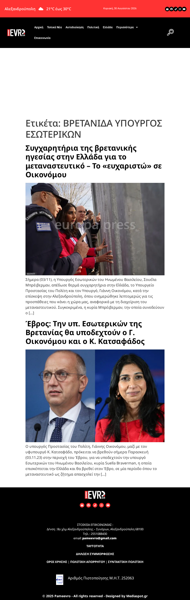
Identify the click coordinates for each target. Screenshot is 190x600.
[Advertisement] (95, 82)
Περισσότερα (125, 27)
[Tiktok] (175, 9)
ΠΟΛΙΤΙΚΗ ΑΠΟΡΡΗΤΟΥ (87, 562)
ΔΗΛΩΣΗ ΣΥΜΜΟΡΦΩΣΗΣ (95, 554)
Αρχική (38, 27)
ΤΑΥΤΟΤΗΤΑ (95, 546)
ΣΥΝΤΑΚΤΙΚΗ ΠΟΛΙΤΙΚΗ (125, 562)
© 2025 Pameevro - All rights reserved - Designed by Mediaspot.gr (95, 596)
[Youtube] (184, 9)
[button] (170, 32)
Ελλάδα (108, 27)
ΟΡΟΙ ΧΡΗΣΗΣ (57, 562)
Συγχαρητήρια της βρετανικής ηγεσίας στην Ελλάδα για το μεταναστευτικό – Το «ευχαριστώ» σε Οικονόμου (93, 161)
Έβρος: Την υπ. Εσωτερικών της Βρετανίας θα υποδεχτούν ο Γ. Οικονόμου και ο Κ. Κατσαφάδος (85, 332)
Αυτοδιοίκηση (75, 27)
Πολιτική (93, 27)
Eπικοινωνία (42, 38)
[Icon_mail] (167, 9)
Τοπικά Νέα (54, 27)
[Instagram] (180, 9)
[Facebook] (171, 9)
